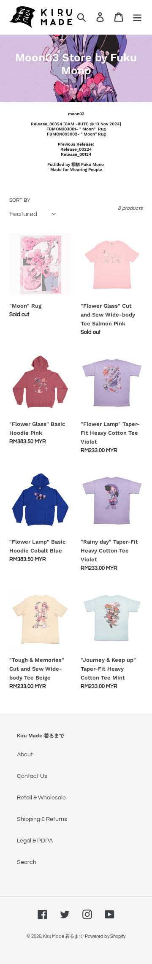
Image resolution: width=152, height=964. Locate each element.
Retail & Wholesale (41, 798)
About (25, 755)
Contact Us (32, 776)
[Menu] (137, 17)
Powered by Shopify (105, 936)
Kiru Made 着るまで (63, 936)
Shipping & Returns (42, 819)
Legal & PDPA (35, 841)
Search (26, 862)
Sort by (19, 200)
